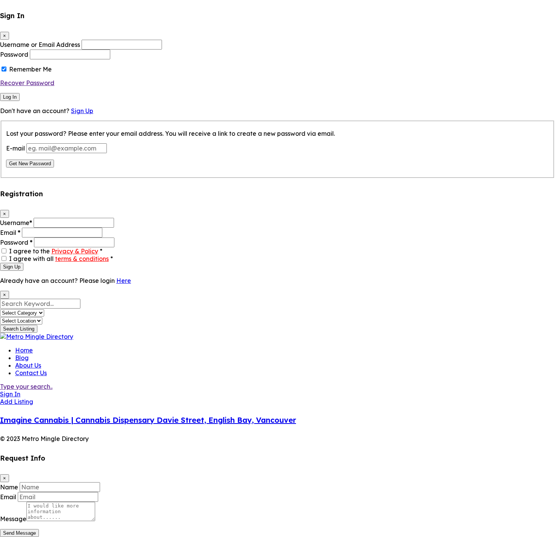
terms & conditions (82, 258)
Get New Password (30, 163)
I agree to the (55, 251)
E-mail (15, 148)
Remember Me (30, 69)
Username (16, 223)
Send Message (19, 533)
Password (14, 54)
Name (9, 487)
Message (13, 519)
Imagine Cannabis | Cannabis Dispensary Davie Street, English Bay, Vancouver (148, 420)
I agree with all (61, 258)
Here (123, 280)
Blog (22, 358)
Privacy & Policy (74, 251)
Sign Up (82, 111)
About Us (28, 365)
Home (24, 350)
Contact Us (31, 373)
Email (10, 232)
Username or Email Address (40, 44)
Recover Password (27, 83)
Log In (10, 97)
